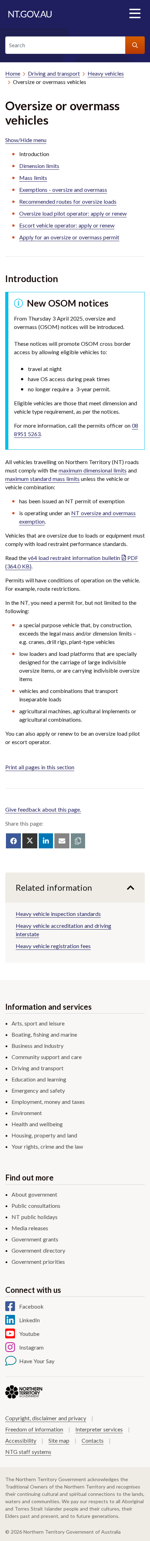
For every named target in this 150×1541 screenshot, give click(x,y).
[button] (78, 840)
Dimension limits (39, 165)
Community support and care (47, 1056)
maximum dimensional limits (93, 470)
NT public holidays (35, 1216)
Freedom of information (34, 1429)
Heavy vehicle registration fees (53, 946)
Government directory (38, 1250)
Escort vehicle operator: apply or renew (66, 225)
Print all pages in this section (39, 767)
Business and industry (37, 1045)
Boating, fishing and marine (44, 1034)
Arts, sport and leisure (38, 1023)
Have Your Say (36, 1361)
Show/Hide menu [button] (25, 139)
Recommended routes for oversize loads (68, 201)
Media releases (30, 1228)
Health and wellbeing (37, 1124)
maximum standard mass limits (42, 478)
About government (34, 1194)
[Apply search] (135, 45)
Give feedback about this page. (43, 809)
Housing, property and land (44, 1135)
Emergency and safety (38, 1090)
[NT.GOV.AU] (30, 14)
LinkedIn (29, 1320)
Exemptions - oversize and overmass (63, 189)
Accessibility (20, 1440)
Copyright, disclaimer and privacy (45, 1418)
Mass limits (33, 177)
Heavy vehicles (106, 73)
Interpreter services (99, 1429)
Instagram (31, 1347)
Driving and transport (54, 73)
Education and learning (39, 1079)
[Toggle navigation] (134, 14)
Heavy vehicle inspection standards (58, 913)
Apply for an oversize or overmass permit (69, 237)
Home (12, 73)
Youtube (29, 1333)
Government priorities (38, 1261)
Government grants (35, 1239)
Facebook (31, 1306)
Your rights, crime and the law (47, 1146)
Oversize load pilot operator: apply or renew (73, 213)
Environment (27, 1112)
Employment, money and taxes (48, 1101)
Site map (58, 1440)
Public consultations (36, 1205)
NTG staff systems (28, 1451)
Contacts (93, 1440)
